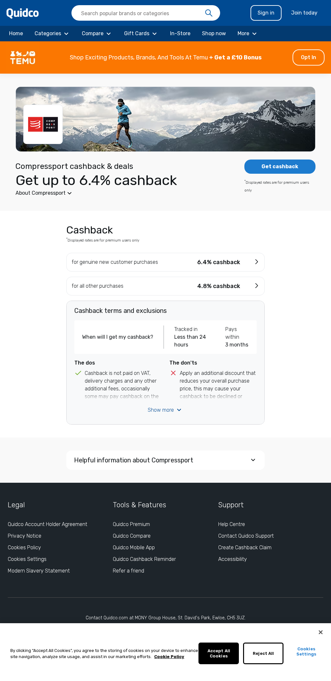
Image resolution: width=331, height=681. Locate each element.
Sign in (266, 13)
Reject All (263, 653)
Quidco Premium (131, 524)
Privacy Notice (24, 536)
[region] (165, 652)
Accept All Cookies (219, 653)
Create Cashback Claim (245, 547)
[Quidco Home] (22, 13)
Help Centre (231, 524)
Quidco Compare (132, 536)
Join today (304, 13)
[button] (165, 57)
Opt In (308, 57)
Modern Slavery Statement (39, 571)
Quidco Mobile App (134, 547)
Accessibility (232, 559)
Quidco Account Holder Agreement (47, 524)
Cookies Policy (24, 547)
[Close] (321, 632)
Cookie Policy (169, 656)
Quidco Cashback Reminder (144, 559)
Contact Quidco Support (246, 536)
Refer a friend (128, 571)
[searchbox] (145, 13)
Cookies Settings (27, 559)
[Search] (209, 13)
